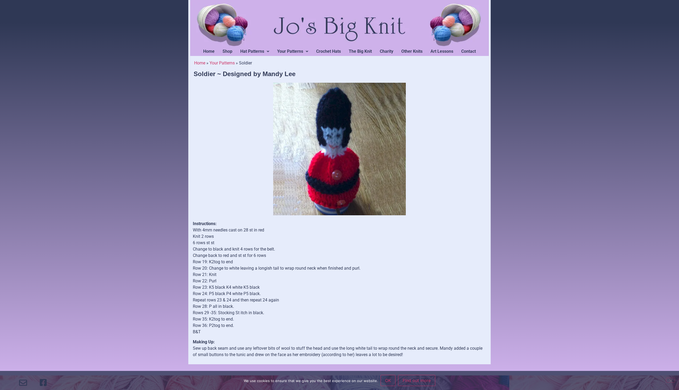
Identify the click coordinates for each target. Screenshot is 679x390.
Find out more (417, 380)
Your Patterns (290, 51)
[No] (670, 380)
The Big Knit (360, 51)
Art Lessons (441, 51)
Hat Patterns (252, 51)
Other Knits (412, 51)
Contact (468, 51)
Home (209, 51)
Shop (227, 51)
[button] (254, 51)
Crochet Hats (328, 51)
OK (388, 380)
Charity (386, 51)
